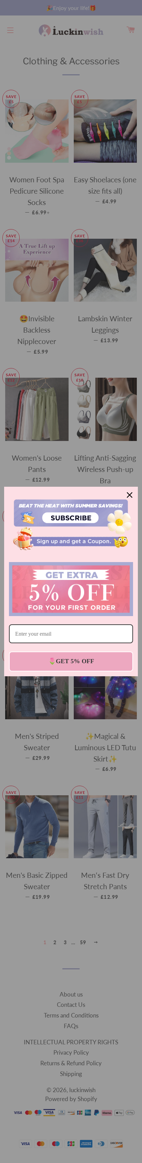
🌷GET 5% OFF (71, 661)
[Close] (129, 495)
